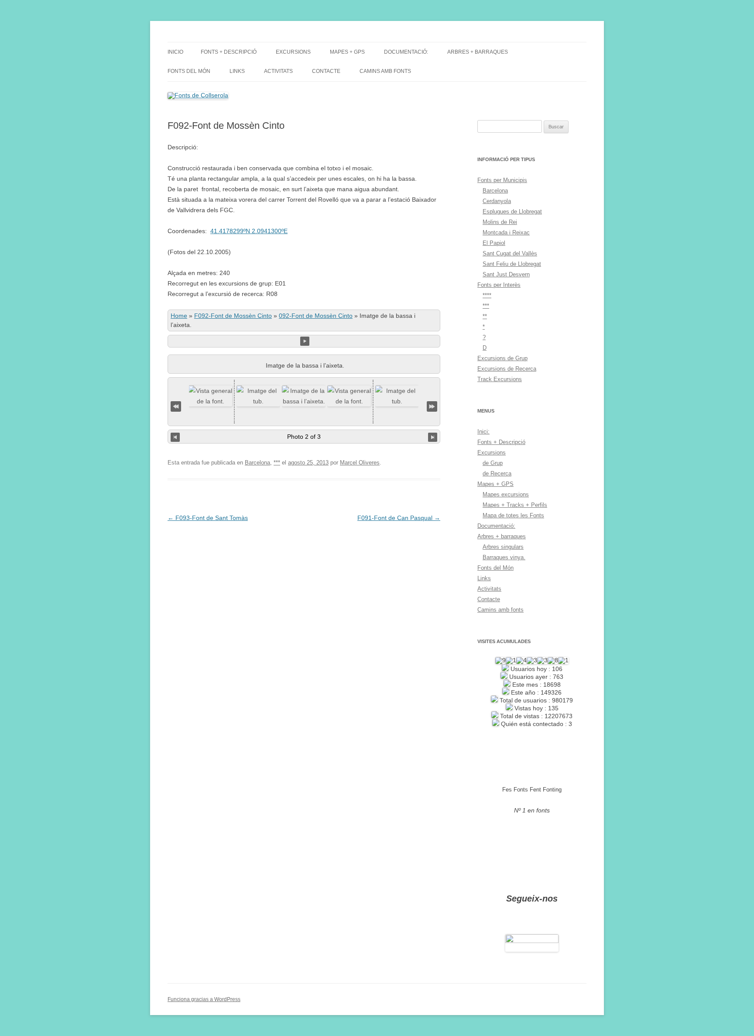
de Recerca (497, 473)
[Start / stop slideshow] (304, 341)
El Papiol (494, 243)
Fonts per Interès (499, 285)
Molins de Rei (500, 222)
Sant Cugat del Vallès (510, 253)
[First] (176, 405)
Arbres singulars (503, 547)
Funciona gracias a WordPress (204, 999)
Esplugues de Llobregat (512, 211)
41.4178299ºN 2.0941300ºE (249, 230)
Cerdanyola (497, 201)
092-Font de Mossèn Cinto (316, 315)
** (485, 316)
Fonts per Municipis (502, 180)
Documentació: (406, 52)
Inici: (483, 431)
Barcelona (257, 462)
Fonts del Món (189, 71)
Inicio (175, 52)
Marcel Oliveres (360, 462)
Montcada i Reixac (506, 232)
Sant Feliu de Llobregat (512, 264)
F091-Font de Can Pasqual (398, 517)
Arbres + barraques (477, 52)
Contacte (326, 71)
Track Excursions (499, 379)
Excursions (293, 52)
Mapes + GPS (347, 52)
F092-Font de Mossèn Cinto (233, 315)
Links (237, 71)
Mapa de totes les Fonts (513, 515)
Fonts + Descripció (229, 52)
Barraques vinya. (504, 557)
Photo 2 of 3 (304, 436)
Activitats (278, 71)
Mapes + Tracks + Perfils (515, 505)
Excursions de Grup (502, 358)
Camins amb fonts (385, 71)
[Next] (432, 436)
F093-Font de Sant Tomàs (208, 517)
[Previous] (175, 436)
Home (179, 315)
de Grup (493, 463)
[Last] (432, 405)
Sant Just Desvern (506, 274)
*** (277, 462)
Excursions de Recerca (506, 368)
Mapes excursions (506, 494)
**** (487, 295)
